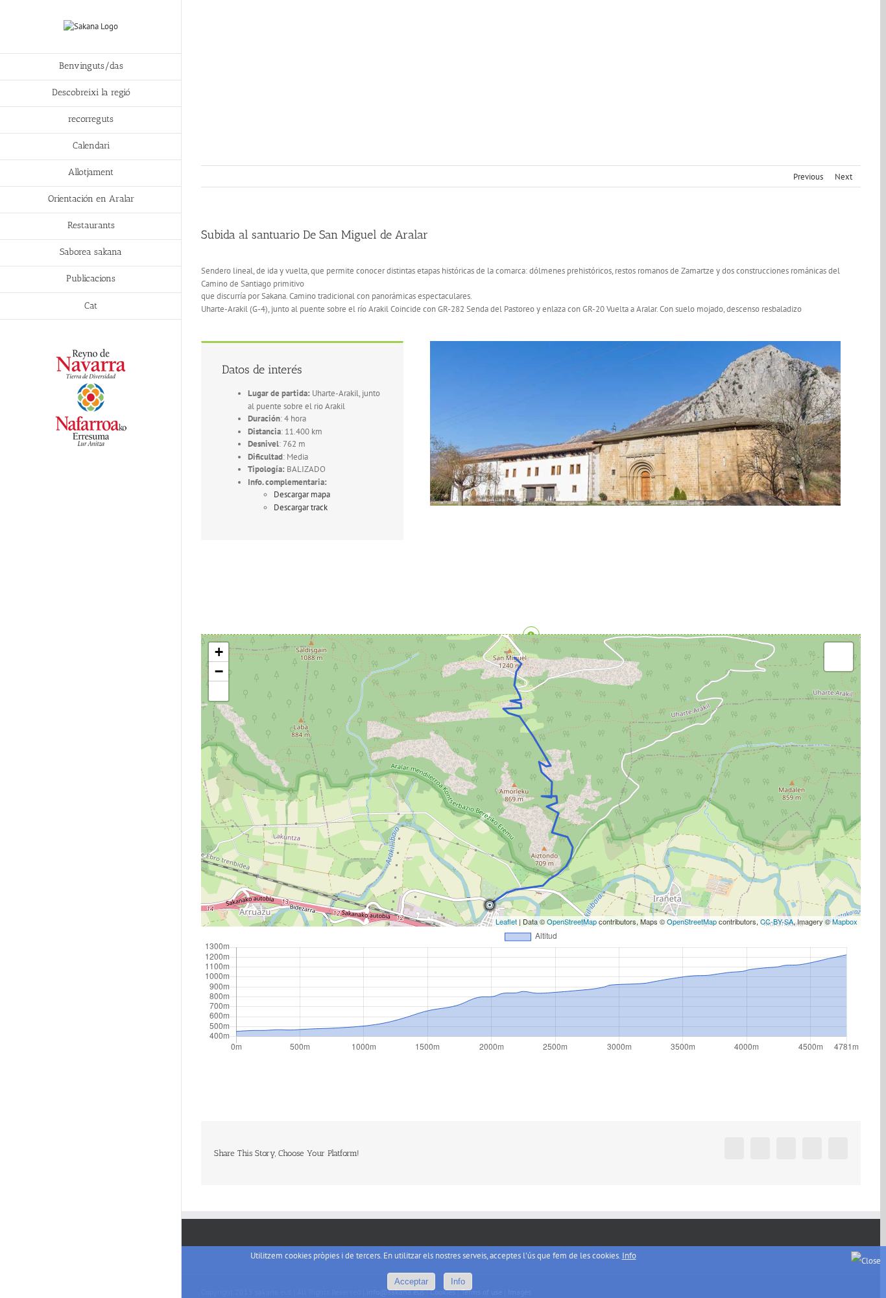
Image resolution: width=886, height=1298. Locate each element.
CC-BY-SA (776, 921)
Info (629, 1255)
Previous (808, 176)
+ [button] (219, 652)
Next (843, 176)
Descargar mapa (302, 494)
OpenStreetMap (572, 921)
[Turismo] (90, 351)
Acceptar (411, 1281)
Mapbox (844, 921)
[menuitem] (91, 66)
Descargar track (301, 507)
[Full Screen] (218, 691)
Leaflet (506, 921)
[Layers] (838, 657)
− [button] (219, 671)
